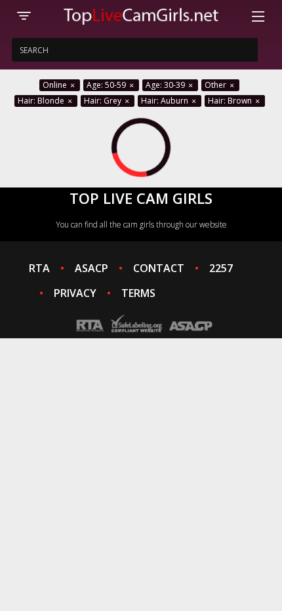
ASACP (91, 268)
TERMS (138, 293)
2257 (221, 268)
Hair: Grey (103, 100)
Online (56, 84)
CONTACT (158, 268)
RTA (39, 268)
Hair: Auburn (165, 100)
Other (216, 84)
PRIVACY (75, 293)
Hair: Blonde (42, 100)
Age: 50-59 (107, 84)
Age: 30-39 (166, 84)
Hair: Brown (231, 100)
